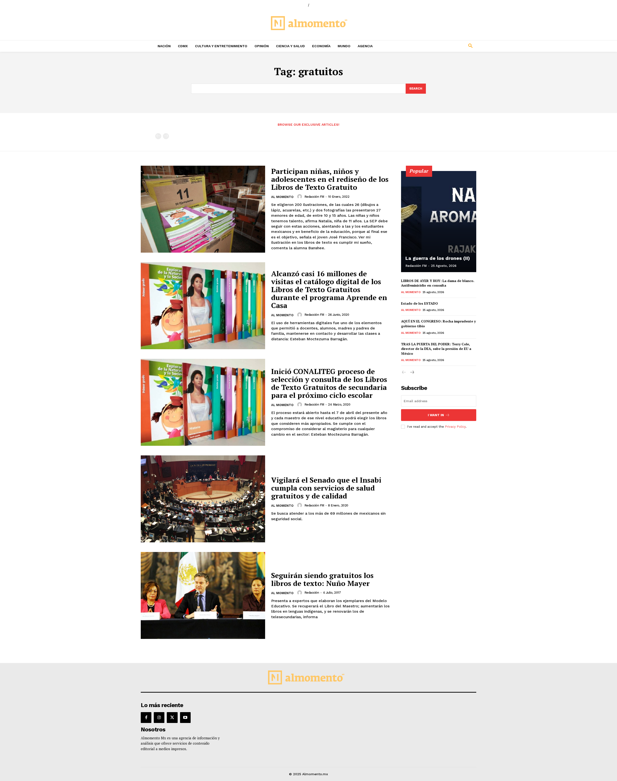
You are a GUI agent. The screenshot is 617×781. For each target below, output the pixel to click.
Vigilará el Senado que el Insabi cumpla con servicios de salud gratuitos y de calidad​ (326, 488)
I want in (436, 415)
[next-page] (412, 372)
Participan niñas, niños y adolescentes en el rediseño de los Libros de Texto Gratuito (330, 179)
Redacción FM (314, 196)
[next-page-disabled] (166, 136)
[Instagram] (159, 717)
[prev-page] (158, 136)
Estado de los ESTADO (419, 303)
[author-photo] (300, 196)
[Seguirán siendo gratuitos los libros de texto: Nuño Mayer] (203, 595)
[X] (172, 717)
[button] (438, 46)
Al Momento (282, 197)
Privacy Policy (455, 426)
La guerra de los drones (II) (437, 258)
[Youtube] (185, 717)
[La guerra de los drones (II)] (438, 221)
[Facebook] (146, 717)
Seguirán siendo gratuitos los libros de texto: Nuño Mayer (322, 579)
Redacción (311, 592)
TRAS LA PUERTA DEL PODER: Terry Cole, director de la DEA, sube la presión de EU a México (436, 349)
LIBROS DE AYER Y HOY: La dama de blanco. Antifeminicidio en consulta (437, 283)
